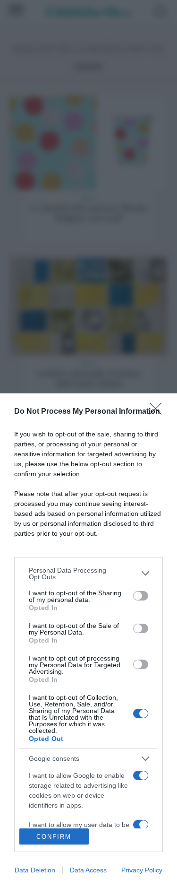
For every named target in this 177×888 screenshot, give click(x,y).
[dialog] (88, 640)
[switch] (140, 596)
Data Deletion (35, 870)
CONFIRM (53, 836)
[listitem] (88, 573)
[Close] (159, 412)
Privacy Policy (141, 870)
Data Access (88, 870)
